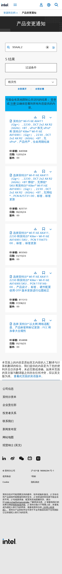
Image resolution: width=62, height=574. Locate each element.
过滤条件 (31, 67)
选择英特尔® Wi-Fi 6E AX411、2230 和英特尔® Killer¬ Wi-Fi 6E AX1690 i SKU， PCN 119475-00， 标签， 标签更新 (30, 238)
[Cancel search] (47, 47)
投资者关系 (9, 413)
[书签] (43, 117)
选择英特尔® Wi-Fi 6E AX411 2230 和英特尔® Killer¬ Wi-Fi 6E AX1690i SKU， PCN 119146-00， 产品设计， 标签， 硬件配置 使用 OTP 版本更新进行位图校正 (30, 283)
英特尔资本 (9, 397)
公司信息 (8, 389)
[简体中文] (48, 5)
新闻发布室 (9, 429)
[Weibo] (13, 459)
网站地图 (8, 437)
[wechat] (21, 459)
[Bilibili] (30, 459)
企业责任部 (9, 405)
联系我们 (8, 421)
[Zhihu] (38, 459)
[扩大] (50, 117)
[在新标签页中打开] (35, 117)
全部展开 (22, 89)
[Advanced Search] (52, 47)
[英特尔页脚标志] (9, 541)
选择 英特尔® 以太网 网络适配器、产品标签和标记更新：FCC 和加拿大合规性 (30, 327)
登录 (53, 99)
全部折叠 (39, 89)
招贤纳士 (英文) (12, 445)
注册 (13, 103)
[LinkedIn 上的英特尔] (4, 459)
